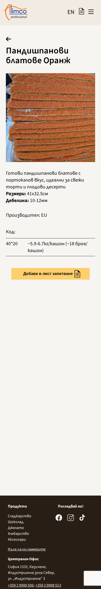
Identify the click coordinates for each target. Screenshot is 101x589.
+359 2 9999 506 (21, 585)
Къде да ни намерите (27, 549)
